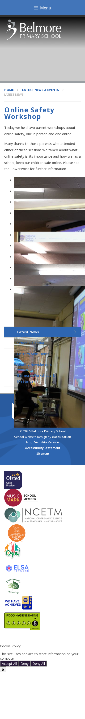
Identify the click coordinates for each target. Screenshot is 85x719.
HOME (9, 90)
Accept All (9, 663)
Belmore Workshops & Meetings (36, 378)
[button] (42, 638)
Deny (25, 663)
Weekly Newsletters (34, 364)
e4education (61, 437)
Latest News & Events (40, 90)
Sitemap (42, 453)
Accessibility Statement (42, 448)
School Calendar (30, 342)
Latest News (14, 94)
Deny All (38, 663)
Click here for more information (41, 658)
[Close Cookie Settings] (3, 669)
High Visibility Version (42, 442)
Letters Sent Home (33, 353)
